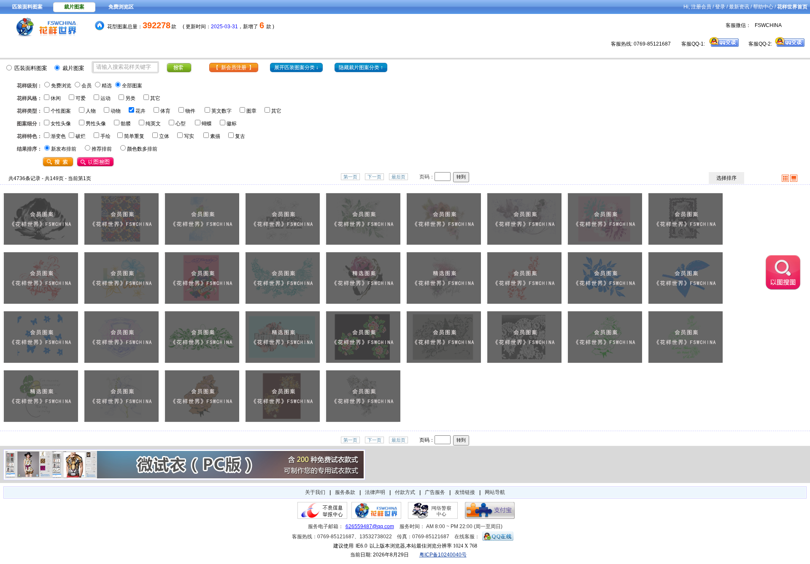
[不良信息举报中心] (322, 517)
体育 (165, 111)
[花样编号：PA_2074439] (202, 219)
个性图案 (61, 111)
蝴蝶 (207, 124)
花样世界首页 (792, 7)
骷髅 (126, 124)
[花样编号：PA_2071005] (524, 278)
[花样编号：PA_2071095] (363, 278)
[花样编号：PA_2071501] (121, 278)
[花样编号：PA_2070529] (41, 396)
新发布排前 (63, 149)
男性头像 (96, 124)
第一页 (350, 176)
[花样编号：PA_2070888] (202, 337)
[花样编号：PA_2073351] (444, 219)
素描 (215, 136)
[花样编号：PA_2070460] (202, 396)
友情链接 (465, 492)
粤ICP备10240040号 (443, 555)
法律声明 (375, 492)
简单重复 (134, 136)
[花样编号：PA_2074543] (41, 219)
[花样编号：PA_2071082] (444, 278)
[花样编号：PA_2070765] (524, 337)
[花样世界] (376, 517)
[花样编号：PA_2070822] (363, 337)
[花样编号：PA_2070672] (685, 337)
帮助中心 (763, 7)
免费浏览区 (121, 7)
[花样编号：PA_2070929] (41, 337)
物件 (190, 111)
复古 (240, 136)
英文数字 (221, 111)
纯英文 (153, 124)
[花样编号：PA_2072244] (685, 219)
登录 (720, 7)
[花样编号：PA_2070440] (282, 396)
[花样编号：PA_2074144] (363, 219)
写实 (189, 136)
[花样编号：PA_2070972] (605, 278)
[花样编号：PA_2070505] (121, 396)
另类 (130, 98)
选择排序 (726, 178)
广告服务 (435, 492)
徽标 (232, 124)
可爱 (81, 98)
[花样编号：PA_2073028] (524, 219)
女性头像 (61, 124)
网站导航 (495, 492)
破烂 (81, 136)
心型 (181, 124)
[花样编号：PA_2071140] (202, 278)
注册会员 (701, 7)
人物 (91, 111)
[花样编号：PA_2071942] (41, 278)
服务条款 (345, 492)
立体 (164, 136)
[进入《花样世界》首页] (42, 27)
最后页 (398, 176)
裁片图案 (74, 7)
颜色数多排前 (142, 149)
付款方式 (405, 492)
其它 (155, 98)
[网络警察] (433, 517)
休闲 (56, 98)
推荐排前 (102, 149)
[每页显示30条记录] (793, 180)
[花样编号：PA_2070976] (685, 278)
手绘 (105, 136)
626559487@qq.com (370, 526)
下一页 (374, 176)
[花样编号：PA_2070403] (363, 396)
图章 (251, 111)
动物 (116, 111)
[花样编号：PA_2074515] (121, 219)
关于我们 (315, 492)
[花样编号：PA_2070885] (121, 337)
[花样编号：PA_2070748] (605, 337)
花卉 (140, 111)
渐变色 (58, 136)
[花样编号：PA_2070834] (282, 337)
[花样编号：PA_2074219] (282, 219)
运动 (105, 98)
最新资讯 (739, 7)
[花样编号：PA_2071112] (282, 278)
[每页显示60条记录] (785, 180)
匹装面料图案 (27, 7)
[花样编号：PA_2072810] (605, 219)
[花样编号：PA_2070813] (444, 337)
